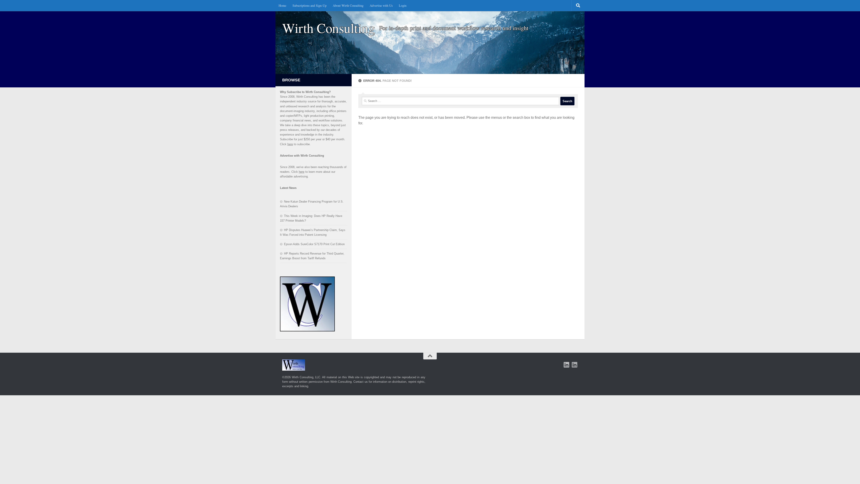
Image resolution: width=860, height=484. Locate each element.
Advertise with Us (381, 5)
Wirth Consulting (328, 28)
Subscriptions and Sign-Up (309, 5)
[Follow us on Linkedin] (575, 365)
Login (402, 5)
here (290, 144)
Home (282, 5)
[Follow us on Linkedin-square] (566, 365)
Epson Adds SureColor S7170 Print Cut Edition (314, 244)
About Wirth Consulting (348, 5)
